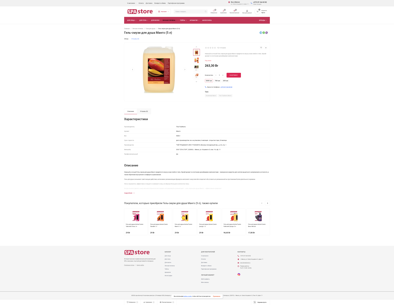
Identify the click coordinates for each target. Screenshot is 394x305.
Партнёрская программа (208, 269)
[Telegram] (261, 32)
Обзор (126, 39)
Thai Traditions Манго (225, 95)
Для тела (167, 259)
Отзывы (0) (135, 39)
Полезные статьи (129, 265)
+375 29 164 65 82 (260, 2)
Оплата (203, 259)
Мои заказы (205, 282)
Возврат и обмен (206, 265)
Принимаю (216, 296)
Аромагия (168, 272)
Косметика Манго (211, 95)
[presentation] (132, 69)
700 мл (217, 81)
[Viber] (266, 32)
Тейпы (167, 269)
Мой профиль (205, 279)
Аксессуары (168, 275)
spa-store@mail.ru (245, 262)
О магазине (204, 256)
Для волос (168, 262)
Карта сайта (140, 265)
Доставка (204, 262)
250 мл (225, 81)
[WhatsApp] (263, 32)
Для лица (168, 256)
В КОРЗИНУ (234, 75)
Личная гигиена (170, 265)
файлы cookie (188, 296)
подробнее (128, 193)
